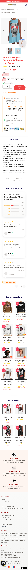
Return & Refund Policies (8, 519)
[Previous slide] (3, 30)
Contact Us (4, 522)
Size (3, 77)
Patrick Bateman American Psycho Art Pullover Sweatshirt (7, 339)
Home (3, 9)
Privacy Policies (5, 504)
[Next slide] (24, 30)
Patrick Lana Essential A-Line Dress (8, 417)
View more (14, 394)
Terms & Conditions (6, 501)
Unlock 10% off (3, 563)
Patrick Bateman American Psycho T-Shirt (21, 383)
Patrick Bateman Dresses (8, 12)
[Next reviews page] (24, 286)
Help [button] (25, 568)
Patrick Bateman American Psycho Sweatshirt (7, 316)
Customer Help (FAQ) (7, 524)
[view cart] (26, 5)
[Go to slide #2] (18, 51)
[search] (21, 5)
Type (3, 72)
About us (4, 499)
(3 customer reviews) (14, 66)
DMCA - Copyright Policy (8, 506)
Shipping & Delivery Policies (8, 515)
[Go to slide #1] (10, 51)
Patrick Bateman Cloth (12, 9)
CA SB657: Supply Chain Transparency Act (12, 508)
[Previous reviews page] (16, 286)
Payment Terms (5, 517)
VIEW (7, 311)
